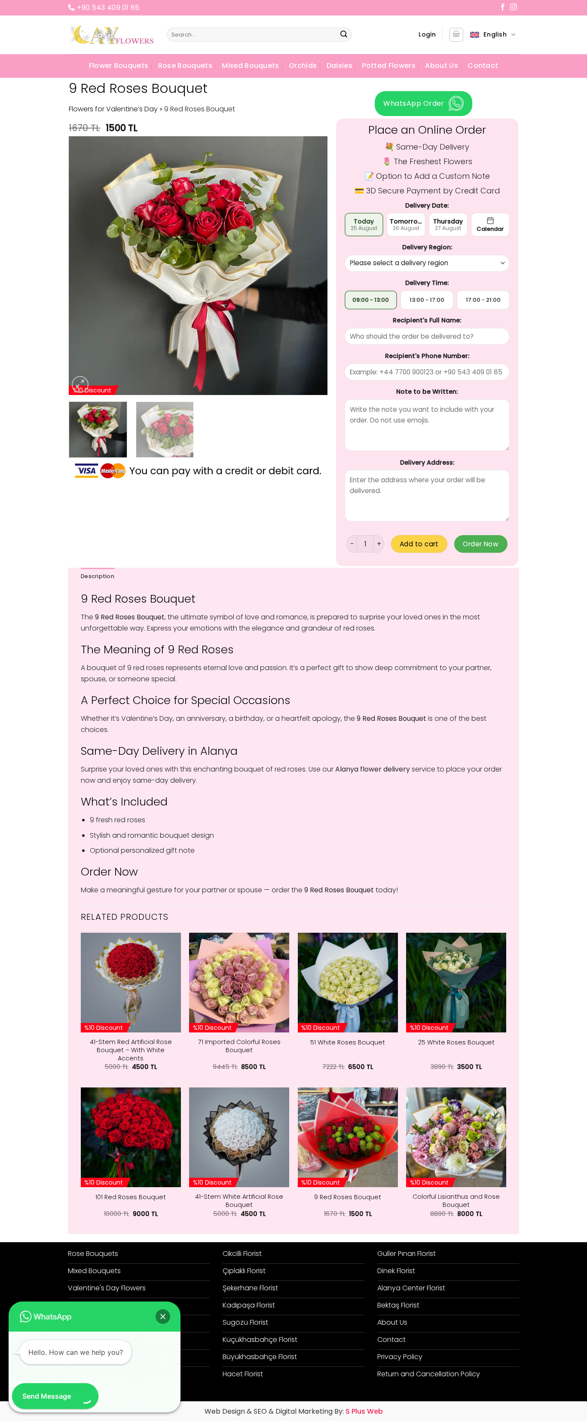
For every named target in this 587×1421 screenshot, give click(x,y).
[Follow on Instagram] (513, 7)
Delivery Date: (427, 205)
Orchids (303, 65)
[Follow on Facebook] (502, 7)
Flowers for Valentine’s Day (113, 109)
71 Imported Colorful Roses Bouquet (239, 1046)
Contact (483, 65)
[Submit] (344, 35)
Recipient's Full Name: (427, 320)
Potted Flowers (388, 65)
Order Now (480, 543)
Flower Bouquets (119, 65)
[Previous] (85, 265)
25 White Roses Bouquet (456, 1042)
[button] (427, 34)
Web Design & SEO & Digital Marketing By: (294, 1411)
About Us (441, 65)
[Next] (311, 265)
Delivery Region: (427, 247)
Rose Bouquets (185, 65)
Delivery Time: (427, 283)
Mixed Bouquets (250, 65)
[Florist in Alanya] (111, 35)
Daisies (339, 65)
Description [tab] (97, 576)
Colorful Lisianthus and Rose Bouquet (456, 1201)
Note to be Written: (427, 391)
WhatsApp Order (413, 103)
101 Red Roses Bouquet (130, 1197)
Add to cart (419, 543)
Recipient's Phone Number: (427, 356)
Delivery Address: (427, 462)
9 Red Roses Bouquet (347, 1197)
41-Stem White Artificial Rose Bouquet (239, 1201)
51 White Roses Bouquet (347, 1042)
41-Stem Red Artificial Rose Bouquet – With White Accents (131, 1050)
